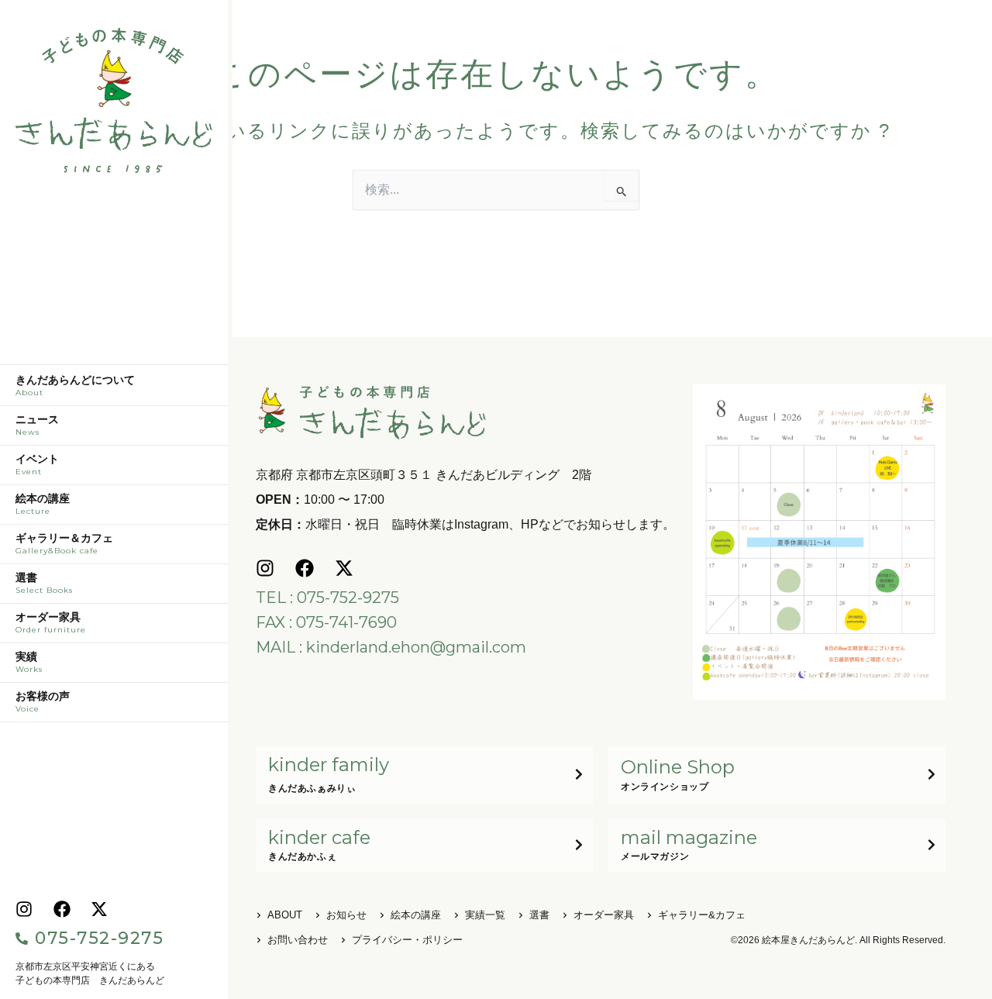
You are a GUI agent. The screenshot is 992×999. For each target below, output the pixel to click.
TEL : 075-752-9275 (327, 597)
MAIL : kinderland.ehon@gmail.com (391, 647)
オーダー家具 (51, 623)
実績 (29, 662)
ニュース (37, 425)
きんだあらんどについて (75, 386)
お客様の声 (43, 702)
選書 (44, 583)
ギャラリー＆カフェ (64, 544)
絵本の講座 (43, 504)
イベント (37, 465)
